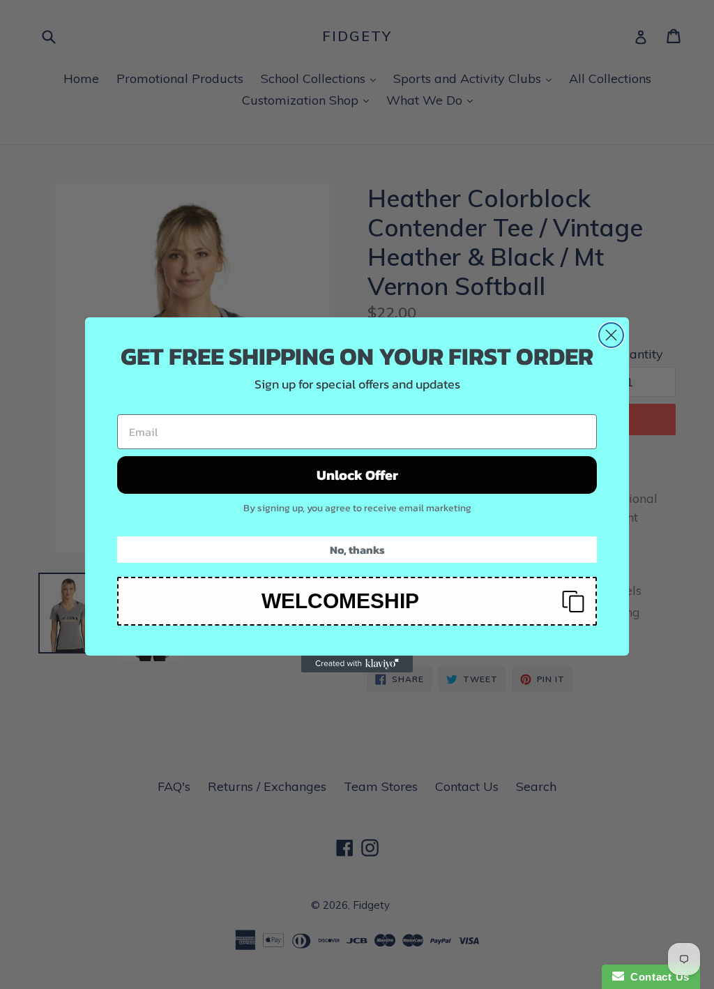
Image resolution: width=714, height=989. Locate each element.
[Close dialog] (611, 335)
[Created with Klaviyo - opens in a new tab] (357, 664)
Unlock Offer (357, 475)
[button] (357, 601)
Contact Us (657, 977)
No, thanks (357, 549)
